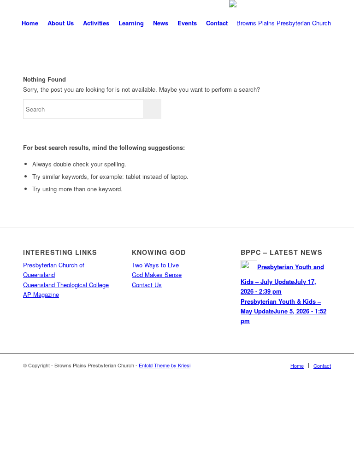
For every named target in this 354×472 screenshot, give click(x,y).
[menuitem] (30, 23)
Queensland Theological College (66, 284)
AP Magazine (41, 294)
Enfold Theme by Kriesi (164, 365)
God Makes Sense (157, 274)
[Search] (240, 23)
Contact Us (147, 284)
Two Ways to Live (155, 264)
